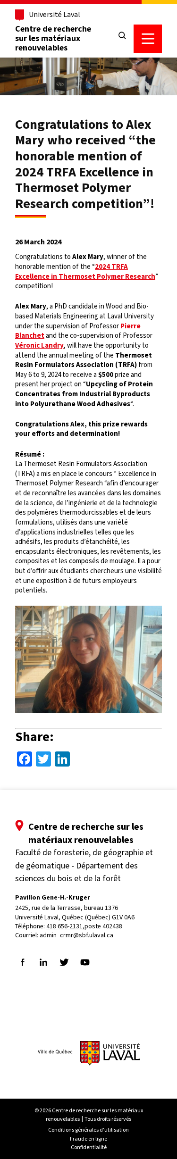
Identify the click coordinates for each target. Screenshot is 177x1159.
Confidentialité (89, 1147)
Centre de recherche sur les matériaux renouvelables (53, 38)
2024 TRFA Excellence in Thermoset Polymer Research (85, 271)
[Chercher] (122, 36)
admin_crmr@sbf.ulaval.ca (76, 935)
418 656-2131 (64, 926)
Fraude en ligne (88, 1138)
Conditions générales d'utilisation (88, 1130)
